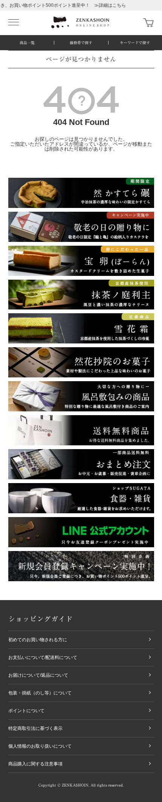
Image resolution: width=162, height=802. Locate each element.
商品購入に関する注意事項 (35, 764)
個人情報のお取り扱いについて (40, 746)
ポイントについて (26, 710)
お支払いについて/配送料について (42, 657)
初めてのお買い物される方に (37, 639)
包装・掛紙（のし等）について (40, 693)
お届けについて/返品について (38, 675)
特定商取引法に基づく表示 (35, 728)
